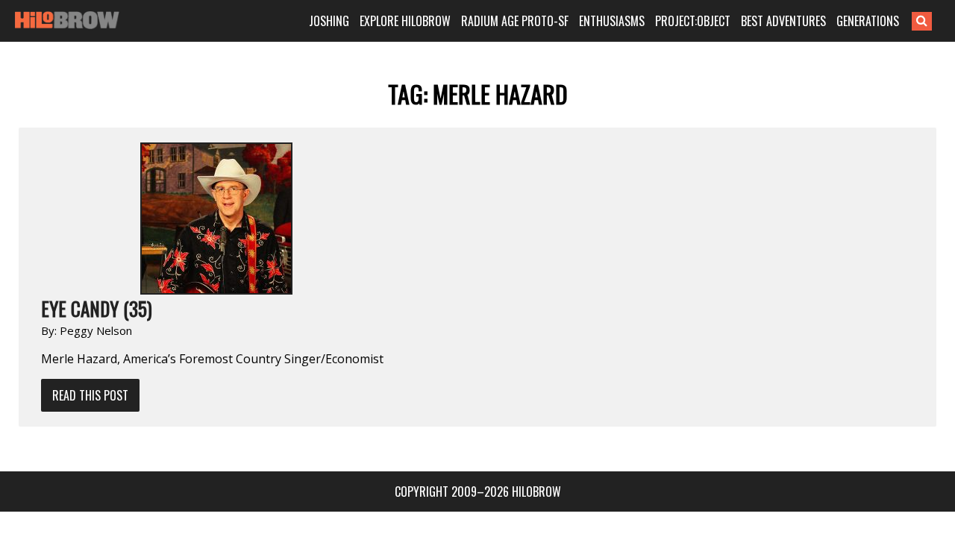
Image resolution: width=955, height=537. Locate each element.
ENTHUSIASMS (612, 21)
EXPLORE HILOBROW (405, 21)
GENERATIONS (867, 21)
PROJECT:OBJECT (692, 21)
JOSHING (329, 21)
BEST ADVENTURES (783, 21)
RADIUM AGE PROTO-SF (515, 21)
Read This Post (90, 395)
